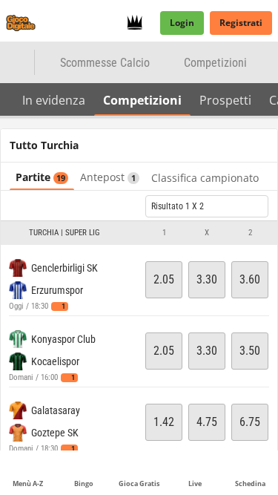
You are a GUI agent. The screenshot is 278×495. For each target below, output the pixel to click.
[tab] (53, 99)
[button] (139, 233)
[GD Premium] (139, 23)
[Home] (24, 23)
